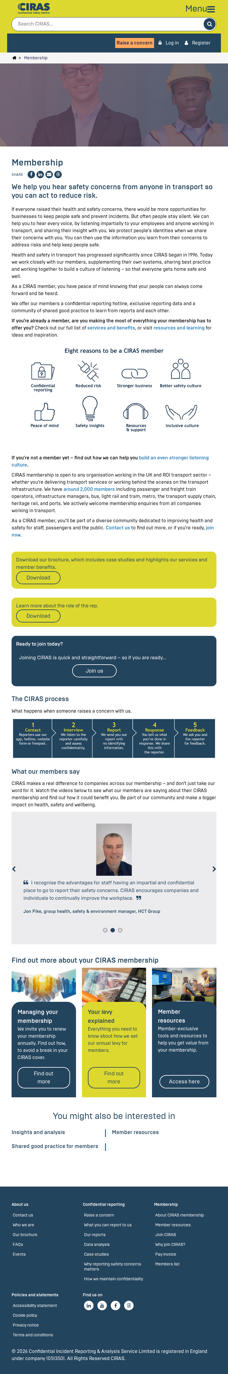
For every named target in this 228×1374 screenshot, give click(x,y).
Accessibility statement (35, 1305)
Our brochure (25, 1234)
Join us (94, 671)
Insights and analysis (38, 1132)
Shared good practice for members (55, 1146)
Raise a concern (135, 43)
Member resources (135, 1132)
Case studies (96, 1254)
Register (200, 43)
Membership (36, 57)
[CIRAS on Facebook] (115, 1305)
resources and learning (179, 328)
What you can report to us (108, 1224)
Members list (167, 1264)
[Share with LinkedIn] (40, 174)
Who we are (23, 1224)
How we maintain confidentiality (113, 1278)
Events (19, 1254)
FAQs (18, 1244)
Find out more (43, 1077)
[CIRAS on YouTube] (102, 1305)
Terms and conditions (33, 1335)
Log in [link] (171, 43)
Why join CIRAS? (170, 1244)
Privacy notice (26, 1325)
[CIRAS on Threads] (129, 1305)
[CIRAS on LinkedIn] (89, 1305)
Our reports (95, 1234)
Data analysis (97, 1244)
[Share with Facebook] (31, 174)
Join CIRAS (165, 1234)
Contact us (118, 528)
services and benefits (111, 328)
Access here (184, 1081)
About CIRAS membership (179, 1215)
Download (38, 577)
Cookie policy (25, 1315)
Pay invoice (165, 1254)
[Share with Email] (49, 174)
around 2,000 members (89, 489)
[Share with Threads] (58, 174)
